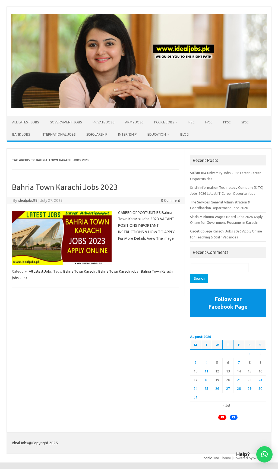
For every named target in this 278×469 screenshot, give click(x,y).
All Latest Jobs (25, 122)
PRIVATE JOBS (103, 122)
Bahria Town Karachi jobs (118, 271)
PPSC (226, 122)
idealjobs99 (27, 200)
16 (260, 371)
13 (228, 371)
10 (195, 371)
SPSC (244, 122)
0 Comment (170, 200)
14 (239, 371)
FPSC (208, 122)
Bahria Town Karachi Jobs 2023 (65, 187)
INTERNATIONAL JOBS (58, 134)
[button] (264, 454)
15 (249, 371)
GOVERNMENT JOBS (66, 122)
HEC (191, 122)
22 (249, 380)
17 (195, 380)
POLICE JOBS (164, 122)
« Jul (226, 405)
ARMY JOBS (134, 122)
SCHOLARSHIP (96, 134)
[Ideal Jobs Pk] (139, 107)
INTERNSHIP (127, 134)
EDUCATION (156, 134)
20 (228, 380)
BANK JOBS (21, 134)
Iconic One (211, 458)
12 (217, 371)
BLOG (184, 134)
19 (217, 380)
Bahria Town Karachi (79, 271)
